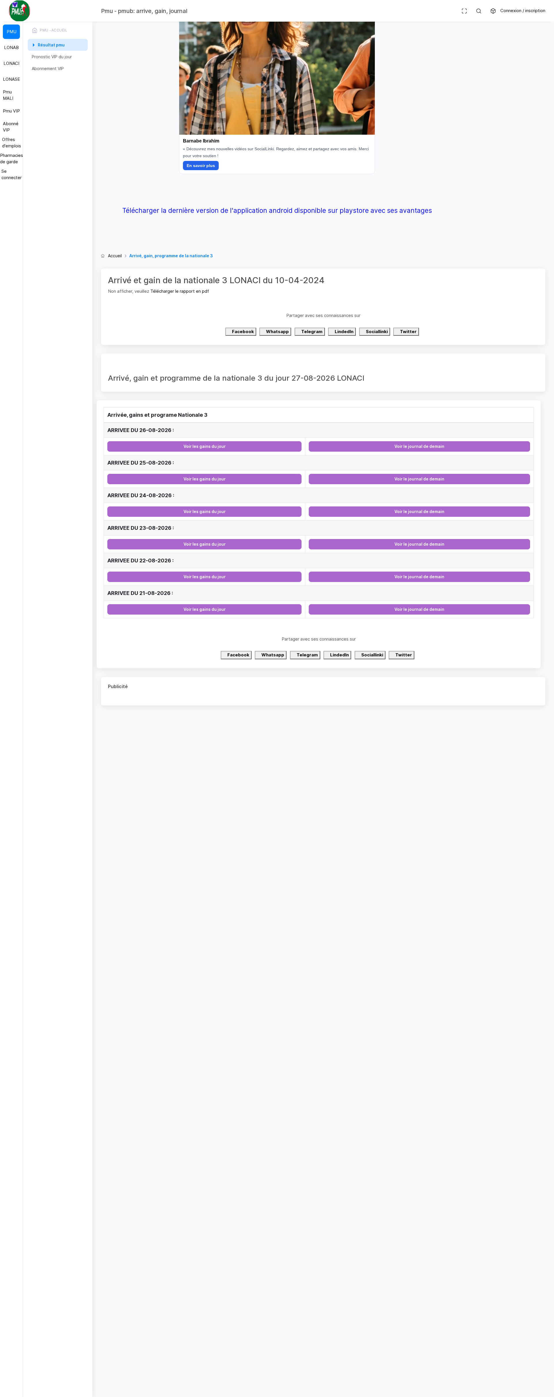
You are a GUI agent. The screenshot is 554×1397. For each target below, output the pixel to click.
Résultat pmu (51, 44)
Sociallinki (376, 331)
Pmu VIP (11, 111)
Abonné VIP (10, 127)
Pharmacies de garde (11, 159)
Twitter (408, 331)
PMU (11, 31)
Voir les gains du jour (205, 446)
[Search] (478, 11)
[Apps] (493, 11)
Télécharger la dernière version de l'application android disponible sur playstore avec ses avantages (277, 210)
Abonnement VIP (48, 68)
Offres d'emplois (11, 143)
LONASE (11, 79)
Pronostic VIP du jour (52, 56)
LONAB (11, 47)
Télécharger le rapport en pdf (179, 291)
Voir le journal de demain (419, 446)
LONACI (11, 63)
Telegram (311, 331)
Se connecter (11, 174)
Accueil (115, 255)
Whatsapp (277, 331)
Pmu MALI (8, 95)
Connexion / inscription (522, 10)
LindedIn (343, 331)
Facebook (242, 331)
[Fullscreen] (464, 11)
